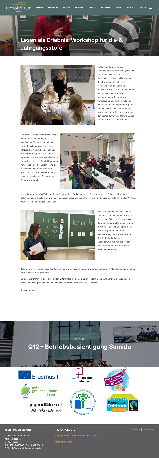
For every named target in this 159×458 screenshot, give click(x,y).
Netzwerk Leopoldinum (136, 8)
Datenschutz (148, 429)
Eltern (118, 8)
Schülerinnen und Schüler (99, 8)
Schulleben (78, 8)
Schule (64, 8)
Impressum (135, 429)
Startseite (40, 8)
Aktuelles (52, 8)
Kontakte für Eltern (63, 442)
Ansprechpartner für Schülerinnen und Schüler (76, 435)
